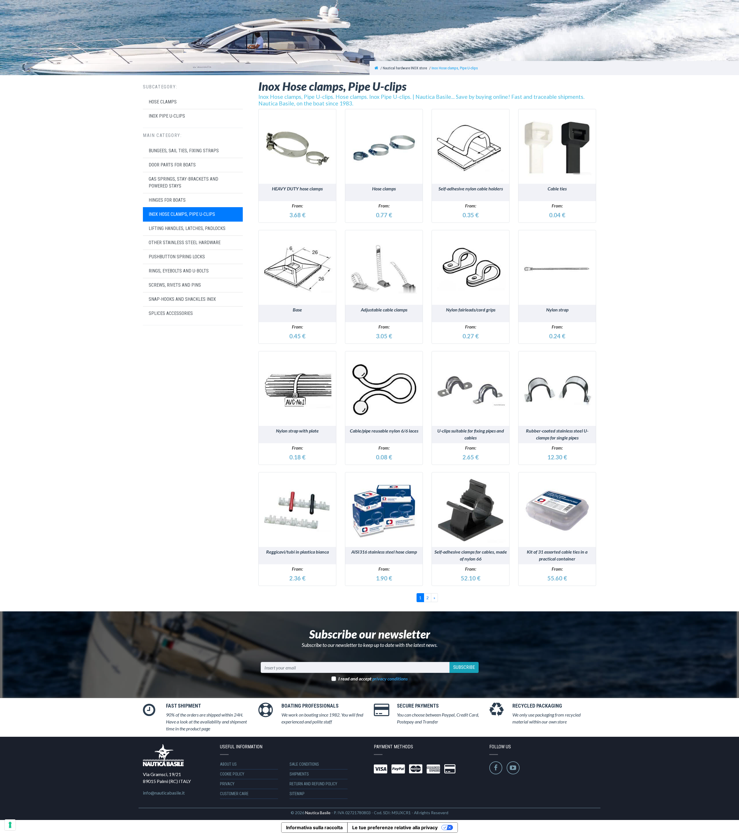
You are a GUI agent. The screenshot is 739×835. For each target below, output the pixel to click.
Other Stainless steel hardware (185, 242)
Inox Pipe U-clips (167, 116)
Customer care (234, 793)
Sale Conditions (304, 764)
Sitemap (297, 793)
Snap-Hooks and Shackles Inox (182, 299)
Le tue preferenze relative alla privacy (395, 827)
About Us (228, 764)
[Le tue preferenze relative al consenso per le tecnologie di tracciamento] (10, 824)
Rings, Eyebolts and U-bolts (179, 271)
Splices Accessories (171, 313)
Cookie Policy (232, 774)
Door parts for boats (172, 165)
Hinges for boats (167, 200)
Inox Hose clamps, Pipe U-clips (455, 68)
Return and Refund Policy (313, 784)
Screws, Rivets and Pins (175, 285)
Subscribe (464, 667)
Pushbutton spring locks (177, 256)
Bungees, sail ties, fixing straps (184, 150)
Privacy (227, 784)
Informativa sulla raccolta (314, 827)
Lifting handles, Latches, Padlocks (187, 228)
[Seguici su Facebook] (495, 767)
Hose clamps (163, 102)
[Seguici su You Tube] (513, 767)
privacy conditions (390, 678)
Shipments (299, 774)
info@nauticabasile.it (164, 792)
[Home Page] (376, 68)
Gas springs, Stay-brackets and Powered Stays (183, 182)
